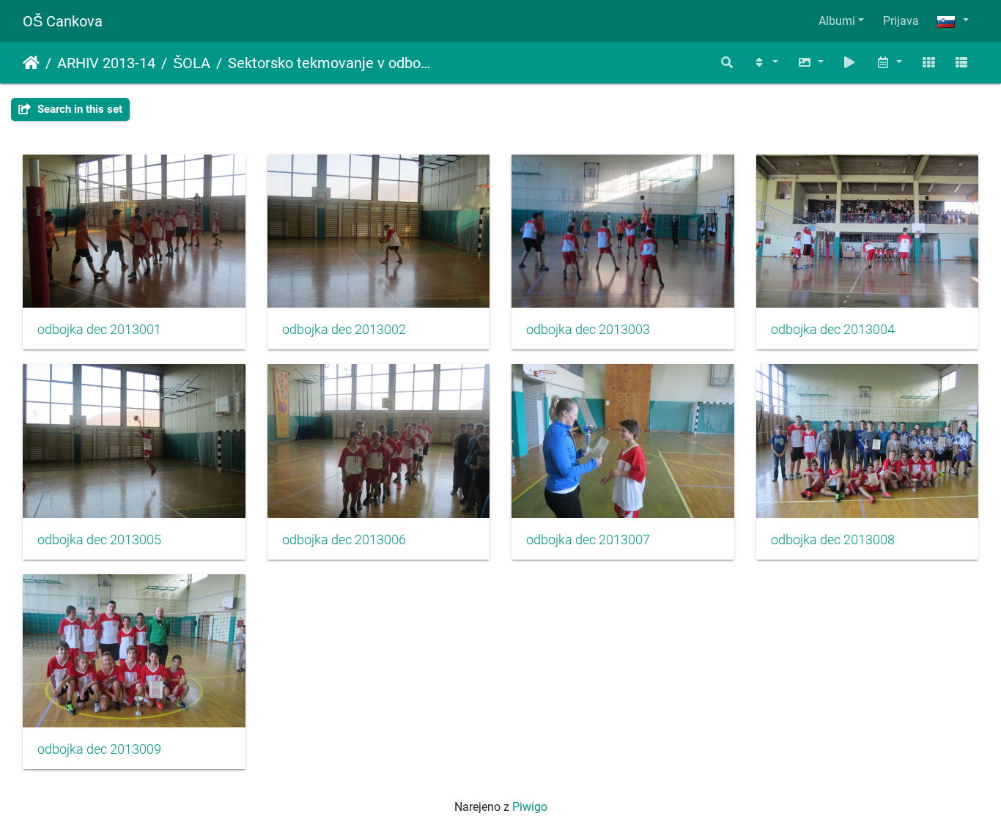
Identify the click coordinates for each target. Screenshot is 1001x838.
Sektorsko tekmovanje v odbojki (329, 63)
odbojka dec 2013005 (99, 540)
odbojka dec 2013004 (833, 329)
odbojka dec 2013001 (99, 329)
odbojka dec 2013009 (99, 749)
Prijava (901, 21)
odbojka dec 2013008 (833, 540)
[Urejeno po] (765, 63)
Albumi (837, 21)
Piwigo (529, 807)
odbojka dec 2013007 (588, 540)
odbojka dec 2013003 (588, 329)
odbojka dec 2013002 (344, 329)
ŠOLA (191, 63)
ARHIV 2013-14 (106, 63)
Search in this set (78, 109)
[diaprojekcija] (850, 63)
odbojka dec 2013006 (344, 540)
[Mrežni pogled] (928, 63)
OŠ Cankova (63, 21)
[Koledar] (889, 63)
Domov (31, 63)
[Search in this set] (727, 63)
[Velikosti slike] (810, 63)
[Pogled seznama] (961, 63)
